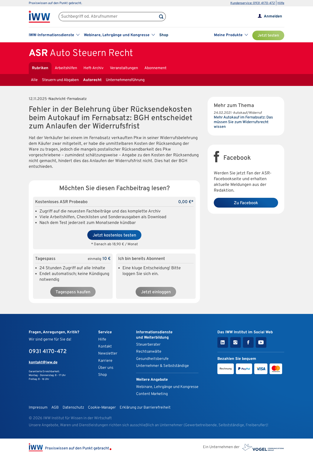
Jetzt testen (268, 35)
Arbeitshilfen (66, 68)
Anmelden (273, 16)
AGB (55, 407)
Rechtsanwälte (148, 351)
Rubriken (40, 68)
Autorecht (92, 80)
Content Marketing (152, 394)
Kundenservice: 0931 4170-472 (252, 3)
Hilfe (280, 3)
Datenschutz (73, 407)
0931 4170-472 (48, 351)
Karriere (105, 360)
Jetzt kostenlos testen (114, 235)
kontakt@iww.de (43, 362)
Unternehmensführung (125, 80)
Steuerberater (148, 344)
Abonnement (155, 68)
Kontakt (105, 346)
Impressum (38, 407)
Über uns (105, 367)
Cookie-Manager (102, 407)
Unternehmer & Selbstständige (162, 365)
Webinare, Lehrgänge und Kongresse (167, 387)
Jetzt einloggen (156, 292)
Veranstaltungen (124, 68)
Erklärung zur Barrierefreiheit (145, 407)
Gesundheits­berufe (152, 358)
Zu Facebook (246, 203)
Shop (163, 35)
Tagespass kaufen (73, 292)
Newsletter (107, 353)
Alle (34, 80)
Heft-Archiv (93, 68)
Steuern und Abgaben (60, 80)
